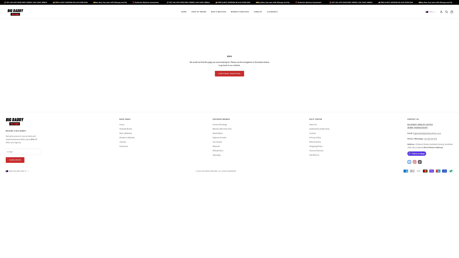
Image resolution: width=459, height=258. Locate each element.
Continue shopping (229, 73)
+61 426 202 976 (430, 138)
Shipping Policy (315, 146)
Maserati (216, 146)
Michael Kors (218, 150)
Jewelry (258, 12)
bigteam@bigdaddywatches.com (427, 133)
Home (184, 12)
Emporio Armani (219, 137)
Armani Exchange (220, 124)
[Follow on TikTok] (420, 162)
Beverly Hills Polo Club (222, 129)
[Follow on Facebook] (409, 162)
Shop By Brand (198, 12)
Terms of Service (316, 150)
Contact (312, 133)
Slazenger (217, 155)
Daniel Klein (218, 133)
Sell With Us (314, 155)
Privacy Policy (315, 137)
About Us (313, 124)
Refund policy (315, 142)
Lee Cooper (217, 142)
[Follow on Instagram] (414, 162)
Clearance (272, 12)
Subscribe (15, 160)
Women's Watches (240, 12)
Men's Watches (218, 12)
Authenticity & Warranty (319, 129)
